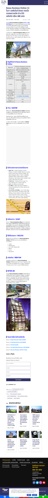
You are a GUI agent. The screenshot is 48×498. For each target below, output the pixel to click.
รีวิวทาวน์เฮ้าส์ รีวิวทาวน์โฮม (6, 467)
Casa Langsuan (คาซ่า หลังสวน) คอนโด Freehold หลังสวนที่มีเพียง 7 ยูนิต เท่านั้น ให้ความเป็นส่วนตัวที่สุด (24, 419)
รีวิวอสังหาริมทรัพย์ (15, 467)
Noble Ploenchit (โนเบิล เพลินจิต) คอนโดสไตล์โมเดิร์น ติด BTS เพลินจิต (23, 443)
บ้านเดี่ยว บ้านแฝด (21, 460)
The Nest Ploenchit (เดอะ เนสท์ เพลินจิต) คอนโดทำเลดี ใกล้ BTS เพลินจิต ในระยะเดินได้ (11, 443)
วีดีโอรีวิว (41, 462)
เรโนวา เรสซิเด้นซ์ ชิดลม (11, 396)
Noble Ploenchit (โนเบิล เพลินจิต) (18, 339)
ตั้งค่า (34, 492)
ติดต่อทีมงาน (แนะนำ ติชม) (36, 473)
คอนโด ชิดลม (9, 398)
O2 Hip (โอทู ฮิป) (14, 344)
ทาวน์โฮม (14, 460)
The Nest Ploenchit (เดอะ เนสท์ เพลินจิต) (20, 347)
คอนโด (28, 460)
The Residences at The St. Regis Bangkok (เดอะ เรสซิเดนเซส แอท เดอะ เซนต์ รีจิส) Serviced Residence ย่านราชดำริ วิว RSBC (11, 420)
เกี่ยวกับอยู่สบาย (35, 475)
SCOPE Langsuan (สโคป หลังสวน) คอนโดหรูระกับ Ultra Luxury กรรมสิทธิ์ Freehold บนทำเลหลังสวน (36, 419)
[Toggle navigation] (46, 2)
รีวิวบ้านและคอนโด (6, 460)
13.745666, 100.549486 (23, 96)
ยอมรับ (34, 494)
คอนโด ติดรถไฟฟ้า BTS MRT (18, 389)
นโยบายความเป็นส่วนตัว (30, 491)
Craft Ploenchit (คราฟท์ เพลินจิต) (18, 342)
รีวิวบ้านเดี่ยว (23, 465)
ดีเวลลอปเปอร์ (35, 462)
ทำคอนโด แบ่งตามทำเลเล (25, 462)
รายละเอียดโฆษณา (35, 472)
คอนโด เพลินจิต (17, 398)
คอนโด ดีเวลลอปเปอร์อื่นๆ (12, 391)
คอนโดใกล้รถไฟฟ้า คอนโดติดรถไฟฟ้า (10, 462)
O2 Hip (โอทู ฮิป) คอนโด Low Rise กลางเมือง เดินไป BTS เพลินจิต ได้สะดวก (36, 443)
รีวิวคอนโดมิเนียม (15, 465)
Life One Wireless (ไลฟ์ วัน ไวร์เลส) (19, 349)
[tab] (7, 460)
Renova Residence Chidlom (15, 394)
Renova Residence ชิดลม (22, 396)
